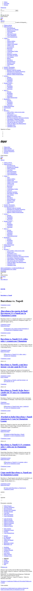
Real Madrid (7, 538)
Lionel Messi (7, 548)
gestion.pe (20, 588)
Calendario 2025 (11, 125)
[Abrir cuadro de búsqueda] (1, 9)
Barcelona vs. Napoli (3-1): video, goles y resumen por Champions (14, 340)
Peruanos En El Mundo (10, 510)
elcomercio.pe (4, 588)
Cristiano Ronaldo (8, 550)
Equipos (6, 535)
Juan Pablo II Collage (12, 55)
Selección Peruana (11, 34)
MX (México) (4, 279)
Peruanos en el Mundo (12, 29)
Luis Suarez (7, 553)
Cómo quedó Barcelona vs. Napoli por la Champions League (16, 473)
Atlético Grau (10, 45)
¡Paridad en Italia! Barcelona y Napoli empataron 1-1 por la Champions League (16, 419)
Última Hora (7, 147)
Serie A (6, 90)
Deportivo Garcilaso (12, 54)
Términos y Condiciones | (7, 581)
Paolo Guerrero (8, 554)
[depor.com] (4, 144)
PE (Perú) (3, 276)
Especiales (6, 3)
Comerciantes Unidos (12, 51)
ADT (8, 39)
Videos (5, 2)
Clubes (5, 38)
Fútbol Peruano (8, 26)
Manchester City (8, 544)
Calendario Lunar (11, 126)
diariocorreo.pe (10, 589)
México (2, 21)
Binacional (9, 48)
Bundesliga (7, 99)
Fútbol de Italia (7, 524)
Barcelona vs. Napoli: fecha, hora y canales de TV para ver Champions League (15, 392)
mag (23, 589)
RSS (5, 564)
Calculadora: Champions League (15, 119)
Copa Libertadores (11, 35)
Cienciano (9, 50)
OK (17, 10)
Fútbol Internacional (12, 97)
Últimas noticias (8, 25)
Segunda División (8, 511)
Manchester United (8, 543)
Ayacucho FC (10, 47)
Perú (2, 18)
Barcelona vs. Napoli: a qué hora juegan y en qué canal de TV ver (14, 366)
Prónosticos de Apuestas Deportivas (16, 71)
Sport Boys (10, 60)
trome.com (3, 589)
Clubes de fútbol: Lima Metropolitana (16, 123)
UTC (8, 65)
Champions (3, 384)
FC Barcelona (7, 537)
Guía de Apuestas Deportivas (14, 73)
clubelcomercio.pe (12, 588)
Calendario (10, 80)
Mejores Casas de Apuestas (14, 70)
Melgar (9, 58)
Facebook (6, 561)
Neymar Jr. (6, 551)
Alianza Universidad (12, 44)
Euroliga (6, 531)
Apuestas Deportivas (9, 68)
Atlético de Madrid (8, 540)
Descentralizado (11, 28)
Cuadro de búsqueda (20, 22)
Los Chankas (10, 57)
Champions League (5, 305)
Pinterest (6, 563)
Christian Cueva (8, 556)
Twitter (5, 560)
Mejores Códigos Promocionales (15, 74)
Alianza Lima (10, 42)
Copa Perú (9, 32)
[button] (16, 273)
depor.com (3, 268)
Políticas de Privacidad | (20, 581)
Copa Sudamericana (12, 37)
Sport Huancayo (11, 61)
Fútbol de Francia (8, 526)
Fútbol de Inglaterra (9, 521)
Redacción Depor (5, 326)
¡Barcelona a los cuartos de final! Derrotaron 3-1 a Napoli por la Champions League (14, 313)
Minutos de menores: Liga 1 (14, 116)
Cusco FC (9, 52)
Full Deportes (7, 107)
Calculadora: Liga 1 (12, 115)
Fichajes (6, 5)
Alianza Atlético (11, 41)
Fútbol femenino (11, 31)
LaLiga (6, 76)
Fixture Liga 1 (10, 113)
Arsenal (6, 541)
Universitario (10, 64)
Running (6, 153)
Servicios (6, 110)
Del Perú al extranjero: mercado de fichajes (18, 118)
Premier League (8, 83)
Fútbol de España (8, 520)
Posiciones (9, 81)
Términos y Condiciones (12, 268)
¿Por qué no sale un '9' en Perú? (15, 122)
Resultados (10, 78)
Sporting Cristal (11, 63)
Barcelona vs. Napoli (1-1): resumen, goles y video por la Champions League (16, 447)
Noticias (9, 77)
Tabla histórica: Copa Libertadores (15, 120)
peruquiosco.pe (18, 589)
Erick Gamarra (4, 377)
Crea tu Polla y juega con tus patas (15, 112)
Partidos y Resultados (9, 67)
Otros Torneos (7, 528)
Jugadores (6, 547)
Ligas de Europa (8, 518)
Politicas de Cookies (11, 269)
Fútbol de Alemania (9, 523)
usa (5, 109)
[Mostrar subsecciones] (8, 38)
